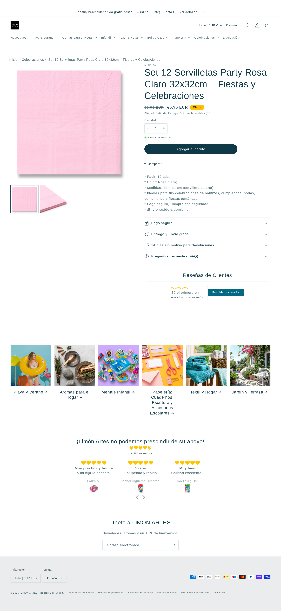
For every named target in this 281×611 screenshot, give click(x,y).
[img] (140, 448)
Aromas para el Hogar (75, 395)
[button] (44, 37)
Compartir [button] (155, 164)
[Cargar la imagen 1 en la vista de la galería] (24, 199)
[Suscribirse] (173, 545)
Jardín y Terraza (247, 392)
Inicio (13, 59)
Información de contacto (195, 592)
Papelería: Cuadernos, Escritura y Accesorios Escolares (162, 402)
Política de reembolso (81, 592)
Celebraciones (33, 59)
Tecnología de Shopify (51, 592)
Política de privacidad (110, 592)
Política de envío (167, 592)
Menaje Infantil (115, 392)
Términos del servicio (140, 592)
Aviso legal (220, 592)
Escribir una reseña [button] (225, 292)
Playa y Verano (28, 392)
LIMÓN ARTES (28, 592)
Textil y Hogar (203, 392)
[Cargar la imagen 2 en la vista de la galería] (54, 199)
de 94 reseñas (140, 453)
